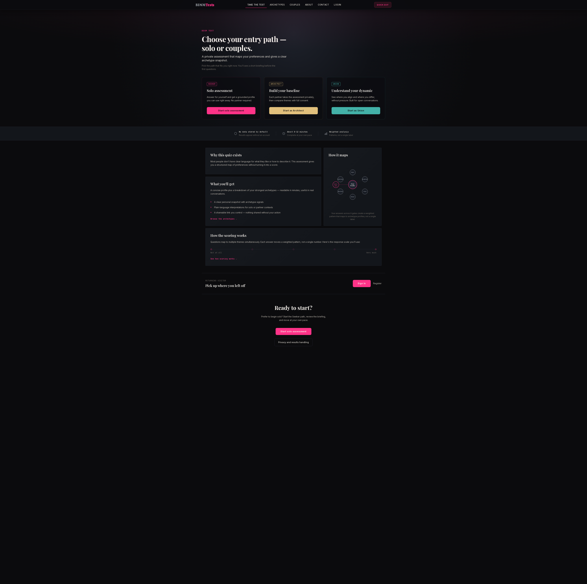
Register (377, 283)
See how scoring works (222, 259)
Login (337, 4)
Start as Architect (293, 110)
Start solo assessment (231, 110)
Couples (295, 4)
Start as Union (356, 110)
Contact (323, 4)
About (309, 4)
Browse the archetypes (222, 219)
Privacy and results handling (293, 342)
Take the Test (256, 4)
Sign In (362, 283)
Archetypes (277, 4)
